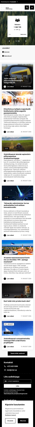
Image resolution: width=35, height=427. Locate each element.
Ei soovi (10, 421)
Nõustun (23, 421)
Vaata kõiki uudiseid (18, 353)
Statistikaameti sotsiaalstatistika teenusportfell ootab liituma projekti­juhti (17, 341)
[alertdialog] (17, 413)
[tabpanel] (17, 26)
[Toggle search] (27, 8)
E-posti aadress (13, 381)
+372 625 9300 (12, 366)
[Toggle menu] (32, 8)
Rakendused (7, 56)
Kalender (7, 52)
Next (26, 41)
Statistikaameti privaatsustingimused (15, 393)
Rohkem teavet (10, 415)
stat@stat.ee (12, 370)
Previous (9, 41)
